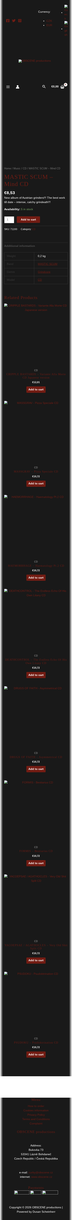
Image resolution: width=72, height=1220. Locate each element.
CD (24, 168)
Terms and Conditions (36, 1119)
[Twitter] (14, 20)
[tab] (36, 246)
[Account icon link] (17, 87)
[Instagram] (20, 20)
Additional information (19, 245)
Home (7, 168)
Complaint (36, 1123)
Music (16, 168)
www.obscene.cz (41, 1176)
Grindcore (44, 271)
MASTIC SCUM (47, 264)
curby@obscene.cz (41, 1172)
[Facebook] (8, 20)
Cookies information (36, 1110)
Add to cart (28, 219)
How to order (36, 1106)
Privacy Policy (36, 1114)
